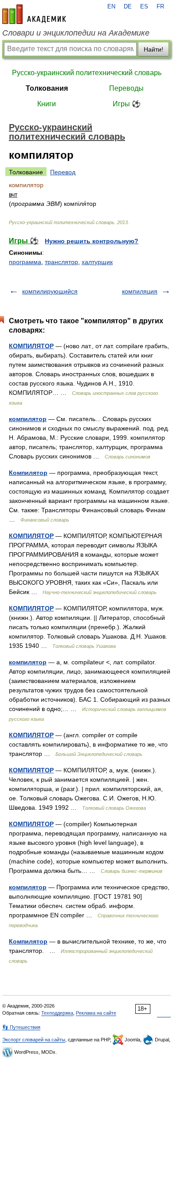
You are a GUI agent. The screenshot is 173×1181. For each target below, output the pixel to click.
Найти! (153, 49)
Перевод (62, 172)
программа (25, 261)
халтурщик (97, 261)
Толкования (47, 88)
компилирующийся (50, 291)
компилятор (28, 418)
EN (111, 7)
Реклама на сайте (96, 1013)
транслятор (61, 261)
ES (144, 7)
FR (160, 7)
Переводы (126, 88)
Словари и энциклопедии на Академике (75, 32)
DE (128, 7)
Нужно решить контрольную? (91, 241)
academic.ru (34, 14)
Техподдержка (57, 1013)
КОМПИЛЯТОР (31, 345)
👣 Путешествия (21, 1027)
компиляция (139, 291)
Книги (46, 104)
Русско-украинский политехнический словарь (86, 72)
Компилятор (28, 472)
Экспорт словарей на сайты (33, 1039)
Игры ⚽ (127, 104)
